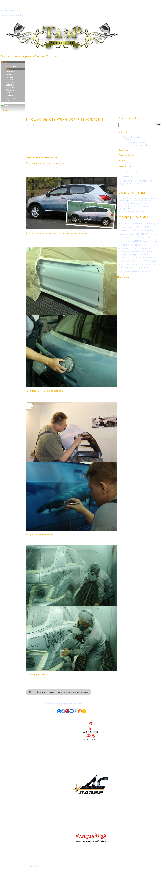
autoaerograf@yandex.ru (13, 15)
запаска (153, 234)
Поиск (158, 125)
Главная (30, 125)
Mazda (120, 224)
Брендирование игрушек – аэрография (138, 211)
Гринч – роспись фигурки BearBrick (136, 203)
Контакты (10, 98)
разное (144, 254)
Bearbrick (10, 85)
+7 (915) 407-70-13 (10, 10)
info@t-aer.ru (7, 19)
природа (147, 251)
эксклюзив (146, 271)
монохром (123, 248)
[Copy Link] (84, 711)
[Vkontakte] (71, 711)
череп (145, 268)
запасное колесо (126, 237)
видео (136, 230)
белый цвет (142, 227)
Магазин (10, 87)
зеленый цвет (143, 237)
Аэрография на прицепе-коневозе (136, 200)
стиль (149, 264)
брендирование (125, 230)
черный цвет (128, 271)
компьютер (146, 241)
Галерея (9, 77)
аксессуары (153, 223)
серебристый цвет (148, 257)
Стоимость (11, 71)
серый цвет (124, 261)
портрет (136, 250)
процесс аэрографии (127, 255)
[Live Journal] (76, 711)
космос (155, 241)
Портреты (10, 82)
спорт (120, 265)
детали (123, 234)
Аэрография (11, 66)
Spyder (135, 224)
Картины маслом (136, 142)
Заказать (10, 100)
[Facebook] (59, 711)
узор (120, 267)
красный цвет (132, 244)
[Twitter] (63, 711)
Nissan (127, 223)
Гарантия (10, 74)
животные (139, 233)
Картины (10, 79)
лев (144, 245)
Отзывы (9, 95)
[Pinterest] (67, 711)
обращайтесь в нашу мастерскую (63, 703)
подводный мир (124, 251)
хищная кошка (133, 267)
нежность (134, 247)
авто (142, 223)
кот (119, 245)
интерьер (124, 241)
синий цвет (139, 261)
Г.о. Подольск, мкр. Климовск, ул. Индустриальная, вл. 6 (135, 182)
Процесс (10, 69)
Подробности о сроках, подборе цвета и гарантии (58, 692)
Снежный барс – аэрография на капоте (138, 198)
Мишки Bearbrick (132, 137)
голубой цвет (148, 230)
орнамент (146, 248)
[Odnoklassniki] (80, 711)
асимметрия (125, 227)
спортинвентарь (134, 264)
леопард (151, 245)
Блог (8, 92)
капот (137, 241)
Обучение (10, 90)
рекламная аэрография (128, 258)
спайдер (152, 261)
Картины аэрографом (139, 145)
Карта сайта (32, 866)
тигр (155, 265)
